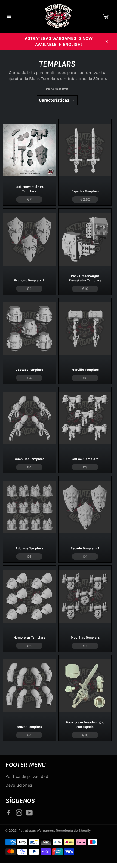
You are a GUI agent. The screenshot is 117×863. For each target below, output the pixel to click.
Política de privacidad (26, 776)
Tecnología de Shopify (73, 830)
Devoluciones (18, 785)
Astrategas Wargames (36, 830)
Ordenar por (57, 89)
